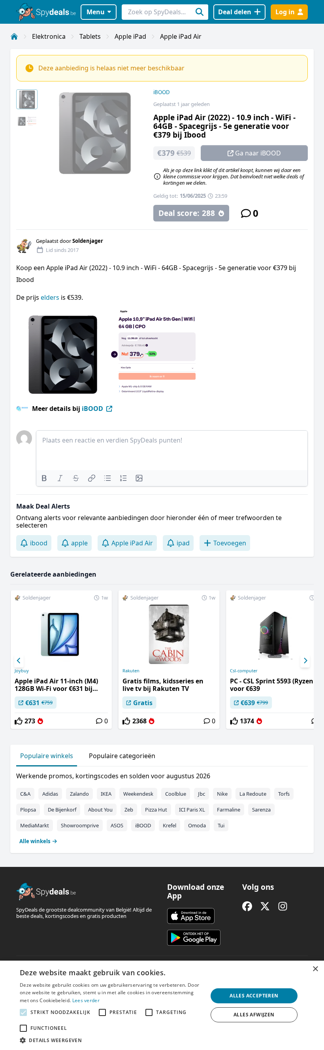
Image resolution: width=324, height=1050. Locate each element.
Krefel (169, 825)
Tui (221, 825)
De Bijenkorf (62, 809)
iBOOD (161, 92)
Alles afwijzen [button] (254, 1014)
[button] (111, 1040)
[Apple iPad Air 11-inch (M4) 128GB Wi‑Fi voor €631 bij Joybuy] (61, 659)
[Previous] (19, 661)
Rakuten (130, 671)
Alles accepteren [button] (254, 995)
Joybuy (22, 671)
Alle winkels (34, 841)
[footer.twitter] (265, 906)
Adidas (50, 793)
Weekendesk (138, 793)
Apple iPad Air (181, 36)
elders (51, 297)
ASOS (117, 825)
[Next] (305, 661)
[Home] (14, 36)
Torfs (284, 793)
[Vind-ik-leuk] (19, 721)
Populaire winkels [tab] (46, 755)
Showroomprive (80, 825)
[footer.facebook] (247, 906)
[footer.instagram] (283, 906)
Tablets (90, 36)
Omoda (197, 825)
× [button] (315, 969)
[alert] (162, 1005)
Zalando (79, 793)
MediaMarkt (34, 825)
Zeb (128, 809)
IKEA (106, 793)
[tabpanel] (162, 806)
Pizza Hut (156, 809)
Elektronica (49, 36)
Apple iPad (130, 36)
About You (100, 809)
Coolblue (175, 793)
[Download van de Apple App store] (191, 916)
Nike (222, 793)
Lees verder (86, 1000)
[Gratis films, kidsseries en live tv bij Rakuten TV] (169, 659)
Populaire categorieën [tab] (122, 755)
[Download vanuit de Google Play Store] (193, 938)
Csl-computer (244, 671)
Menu (96, 12)
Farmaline (228, 809)
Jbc (201, 793)
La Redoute (252, 793)
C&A (25, 793)
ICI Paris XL (192, 809)
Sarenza (261, 809)
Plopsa (28, 809)
